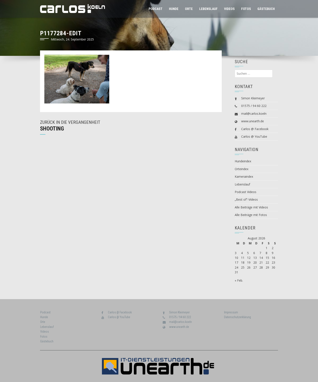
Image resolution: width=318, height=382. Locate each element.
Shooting (52, 128)
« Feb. (239, 280)
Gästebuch (266, 9)
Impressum (231, 312)
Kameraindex (244, 176)
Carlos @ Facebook (254, 129)
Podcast (155, 9)
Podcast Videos (245, 192)
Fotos (246, 9)
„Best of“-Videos (246, 199)
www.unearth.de (252, 121)
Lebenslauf (208, 9)
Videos (229, 9)
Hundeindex (243, 161)
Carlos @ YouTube (254, 136)
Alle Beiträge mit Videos (251, 207)
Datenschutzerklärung (237, 317)
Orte (189, 9)
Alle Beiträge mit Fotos (251, 215)
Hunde (173, 9)
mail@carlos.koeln (254, 113)
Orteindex (241, 169)
